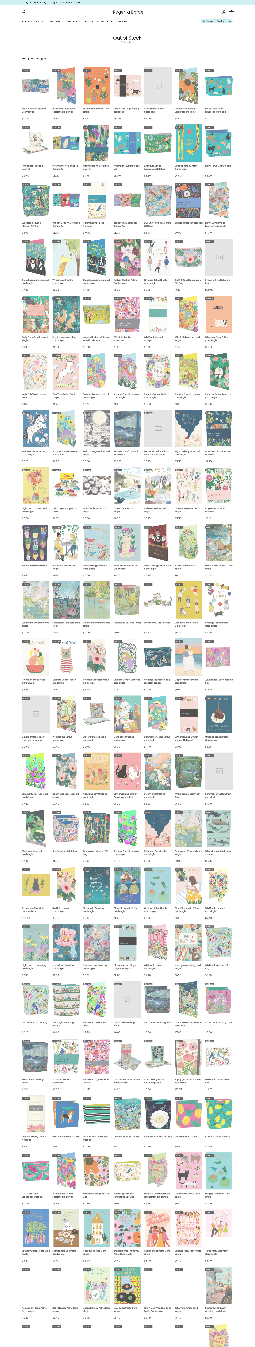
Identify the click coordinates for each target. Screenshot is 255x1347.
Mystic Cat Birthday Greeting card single (215, 1309)
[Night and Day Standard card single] (189, 428)
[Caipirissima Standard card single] (189, 657)
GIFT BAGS (73, 21)
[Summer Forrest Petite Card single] (158, 371)
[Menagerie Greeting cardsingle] (127, 714)
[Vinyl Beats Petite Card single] (127, 1285)
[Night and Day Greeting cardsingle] (97, 771)
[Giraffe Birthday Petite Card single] (189, 143)
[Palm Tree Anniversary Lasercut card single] (66, 85)
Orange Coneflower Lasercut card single (185, 110)
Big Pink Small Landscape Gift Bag (188, 281)
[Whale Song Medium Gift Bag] (189, 771)
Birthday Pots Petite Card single (96, 110)
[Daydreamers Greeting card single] (97, 942)
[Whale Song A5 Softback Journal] (219, 828)
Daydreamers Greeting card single (95, 967)
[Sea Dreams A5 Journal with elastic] (127, 428)
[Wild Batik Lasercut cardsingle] (66, 714)
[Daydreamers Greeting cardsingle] (66, 314)
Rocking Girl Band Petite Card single (34, 1309)
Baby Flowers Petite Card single (65, 1309)
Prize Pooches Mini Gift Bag (66, 1136)
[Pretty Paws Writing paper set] (127, 143)
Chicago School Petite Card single (155, 281)
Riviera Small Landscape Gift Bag (95, 1138)
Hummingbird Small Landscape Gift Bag (124, 1195)
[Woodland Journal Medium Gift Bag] (36, 200)
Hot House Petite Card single (63, 567)
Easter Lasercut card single (185, 567)
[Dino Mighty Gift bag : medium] (66, 999)
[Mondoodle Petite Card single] (97, 485)
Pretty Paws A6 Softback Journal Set (65, 167)
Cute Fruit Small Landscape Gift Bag (32, 1195)
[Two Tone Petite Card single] (66, 371)
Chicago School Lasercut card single (96, 681)
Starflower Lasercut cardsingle (32, 853)
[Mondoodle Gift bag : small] (127, 999)
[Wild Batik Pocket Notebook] (127, 314)
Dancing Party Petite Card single (188, 1252)
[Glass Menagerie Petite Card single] (97, 542)
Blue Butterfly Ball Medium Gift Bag (157, 224)
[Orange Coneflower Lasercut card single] (189, 85)
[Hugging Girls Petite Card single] (158, 1228)
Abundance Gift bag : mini (218, 1022)
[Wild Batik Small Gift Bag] (36, 999)
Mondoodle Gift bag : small (125, 1024)
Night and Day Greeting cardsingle (95, 795)
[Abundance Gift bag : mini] (219, 999)
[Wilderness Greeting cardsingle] (66, 257)
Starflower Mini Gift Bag (64, 851)
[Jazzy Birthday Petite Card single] (97, 1285)
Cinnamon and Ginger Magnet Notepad (186, 738)
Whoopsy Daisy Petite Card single (216, 339)
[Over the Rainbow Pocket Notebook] (219, 428)
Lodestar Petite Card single (124, 510)
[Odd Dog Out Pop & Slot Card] (66, 485)
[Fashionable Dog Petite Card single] (66, 1228)
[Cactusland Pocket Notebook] (158, 85)
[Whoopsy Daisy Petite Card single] (219, 314)
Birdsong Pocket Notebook (188, 222)
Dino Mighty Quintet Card (157, 622)
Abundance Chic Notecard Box (219, 681)
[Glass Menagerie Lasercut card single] (97, 257)
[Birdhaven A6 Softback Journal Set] (127, 200)
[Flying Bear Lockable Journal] (36, 143)
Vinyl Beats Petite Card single (125, 1309)
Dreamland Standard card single (219, 567)
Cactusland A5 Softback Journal (96, 167)
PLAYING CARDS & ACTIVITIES (99, 21)
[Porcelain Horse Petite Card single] (36, 428)
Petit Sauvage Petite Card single (96, 453)
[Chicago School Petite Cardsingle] (219, 714)
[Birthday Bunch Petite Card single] (36, 1228)
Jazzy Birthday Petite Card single (96, 1309)
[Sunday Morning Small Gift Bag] (97, 1170)
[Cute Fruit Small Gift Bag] (219, 1113)
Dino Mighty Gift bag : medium (63, 1024)
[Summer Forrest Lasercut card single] (97, 371)
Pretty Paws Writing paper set (127, 167)
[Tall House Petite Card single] (97, 1228)
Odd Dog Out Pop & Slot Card (64, 510)
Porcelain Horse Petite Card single (33, 453)
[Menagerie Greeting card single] (189, 942)
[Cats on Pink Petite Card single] (189, 1170)
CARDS (25, 21)
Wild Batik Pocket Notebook (122, 339)
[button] (231, 12)
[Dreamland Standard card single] (219, 542)
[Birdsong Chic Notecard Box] (219, 257)
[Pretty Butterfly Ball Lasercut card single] (219, 200)
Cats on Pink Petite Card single (187, 1195)
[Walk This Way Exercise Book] (36, 371)
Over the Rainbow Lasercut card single (188, 1024)
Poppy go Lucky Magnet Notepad (34, 1138)
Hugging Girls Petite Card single (157, 1252)
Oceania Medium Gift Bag (127, 1136)
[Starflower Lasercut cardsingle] (36, 828)
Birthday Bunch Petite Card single (36, 1252)
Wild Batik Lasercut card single (187, 339)
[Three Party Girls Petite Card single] (219, 1228)
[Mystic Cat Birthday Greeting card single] (219, 1285)
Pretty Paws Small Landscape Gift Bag (215, 110)
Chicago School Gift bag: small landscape (157, 681)
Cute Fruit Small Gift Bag (217, 1136)
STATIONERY (55, 21)
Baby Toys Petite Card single (186, 1309)
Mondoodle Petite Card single (95, 510)
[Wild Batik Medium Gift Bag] (219, 942)
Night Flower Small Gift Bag (158, 1136)
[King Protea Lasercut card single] (66, 771)
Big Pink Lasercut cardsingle (61, 910)
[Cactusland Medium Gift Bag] (97, 828)
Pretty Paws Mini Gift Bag (218, 165)
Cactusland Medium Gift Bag (96, 853)
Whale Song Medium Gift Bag (187, 795)
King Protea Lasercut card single (65, 795)
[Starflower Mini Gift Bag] (66, 828)
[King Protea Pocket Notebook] (219, 485)
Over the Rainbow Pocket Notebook (218, 453)
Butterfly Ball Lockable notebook (94, 738)
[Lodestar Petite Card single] (127, 485)
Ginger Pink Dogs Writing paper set (126, 110)
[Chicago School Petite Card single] (158, 257)
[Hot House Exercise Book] (36, 542)
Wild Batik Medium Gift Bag (217, 967)
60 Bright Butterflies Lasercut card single (62, 1195)
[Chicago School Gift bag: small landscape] (158, 657)
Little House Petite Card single (187, 510)
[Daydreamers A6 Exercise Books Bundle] (127, 1056)
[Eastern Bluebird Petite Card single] (127, 257)
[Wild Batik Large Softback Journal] (97, 1056)
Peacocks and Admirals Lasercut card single (156, 453)
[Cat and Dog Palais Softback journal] (158, 1056)
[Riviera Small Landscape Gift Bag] (97, 1113)
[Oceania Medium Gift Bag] (127, 1113)
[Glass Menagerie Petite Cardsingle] (127, 885)
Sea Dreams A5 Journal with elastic (126, 453)
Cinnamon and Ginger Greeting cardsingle (125, 795)
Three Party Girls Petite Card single (216, 1252)
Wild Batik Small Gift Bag (34, 1022)
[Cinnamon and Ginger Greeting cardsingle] (127, 771)
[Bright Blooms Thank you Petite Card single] (127, 1228)
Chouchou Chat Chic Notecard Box (33, 910)
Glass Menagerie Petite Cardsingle (125, 910)
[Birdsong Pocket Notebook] (189, 200)
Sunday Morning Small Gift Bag (96, 1195)
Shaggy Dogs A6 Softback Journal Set (66, 224)
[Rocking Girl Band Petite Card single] (36, 1285)
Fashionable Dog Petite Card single (64, 1252)
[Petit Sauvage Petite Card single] (97, 428)
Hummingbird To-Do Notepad (93, 224)
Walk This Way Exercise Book (34, 396)
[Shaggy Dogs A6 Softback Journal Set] (66, 200)
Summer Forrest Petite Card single (155, 396)
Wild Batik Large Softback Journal (96, 1081)
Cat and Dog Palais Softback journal (154, 1081)
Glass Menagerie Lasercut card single (96, 281)
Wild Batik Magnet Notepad (153, 339)
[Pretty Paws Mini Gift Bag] (219, 143)
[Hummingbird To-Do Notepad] (97, 200)
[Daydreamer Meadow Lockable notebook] (36, 714)
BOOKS (39, 21)
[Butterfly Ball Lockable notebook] (97, 714)
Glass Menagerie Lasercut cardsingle (35, 281)
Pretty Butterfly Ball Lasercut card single (215, 224)
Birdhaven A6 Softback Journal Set (125, 224)
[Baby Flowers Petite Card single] (66, 1285)
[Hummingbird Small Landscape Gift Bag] (127, 1170)
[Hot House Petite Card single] (66, 542)
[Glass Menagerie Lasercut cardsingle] (36, 257)
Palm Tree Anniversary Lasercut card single (63, 110)
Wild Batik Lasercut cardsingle (62, 738)
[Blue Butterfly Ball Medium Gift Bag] (158, 200)
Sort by (25, 58)
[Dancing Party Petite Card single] (189, 1228)
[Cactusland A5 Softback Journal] (97, 143)
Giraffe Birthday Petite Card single (186, 167)
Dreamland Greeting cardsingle (154, 795)
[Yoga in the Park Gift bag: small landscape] (97, 314)
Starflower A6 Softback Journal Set (34, 110)
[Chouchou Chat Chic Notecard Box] (36, 885)
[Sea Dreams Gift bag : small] (36, 1056)
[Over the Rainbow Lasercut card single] (189, 999)
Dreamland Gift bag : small (127, 622)
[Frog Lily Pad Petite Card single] (219, 1170)
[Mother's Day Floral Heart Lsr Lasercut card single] (158, 1170)
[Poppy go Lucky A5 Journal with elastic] (189, 1056)
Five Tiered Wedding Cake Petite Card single (157, 1309)
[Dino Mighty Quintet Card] (158, 600)
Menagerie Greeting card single (188, 967)
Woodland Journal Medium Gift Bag (31, 224)
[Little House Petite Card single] (189, 485)
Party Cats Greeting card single (35, 339)
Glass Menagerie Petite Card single (95, 567)
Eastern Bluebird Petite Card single (125, 281)
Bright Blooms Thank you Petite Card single (126, 1252)
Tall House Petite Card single (94, 1252)
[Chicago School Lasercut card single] (97, 657)
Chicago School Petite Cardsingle (216, 738)
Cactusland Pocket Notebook (154, 110)
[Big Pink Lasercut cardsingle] (66, 885)
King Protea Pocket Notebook (215, 510)
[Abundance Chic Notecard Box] (219, 657)
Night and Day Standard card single (187, 453)
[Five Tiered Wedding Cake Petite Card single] (158, 1285)
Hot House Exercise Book (34, 565)
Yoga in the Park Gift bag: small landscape (96, 339)
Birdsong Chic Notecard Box (217, 281)
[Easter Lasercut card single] (189, 542)
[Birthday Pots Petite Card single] (97, 85)
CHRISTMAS (123, 21)
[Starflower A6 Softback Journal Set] (36, 85)
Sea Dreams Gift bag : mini (158, 1022)
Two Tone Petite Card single (63, 396)
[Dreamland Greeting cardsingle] (158, 771)
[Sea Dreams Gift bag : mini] (158, 999)
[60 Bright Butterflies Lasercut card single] (66, 1170)
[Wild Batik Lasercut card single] (189, 314)
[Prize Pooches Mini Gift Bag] (66, 1113)
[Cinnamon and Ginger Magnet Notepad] (189, 714)
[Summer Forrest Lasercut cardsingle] (158, 714)
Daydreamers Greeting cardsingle (64, 339)
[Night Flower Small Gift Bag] (158, 1113)
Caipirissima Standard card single (186, 681)
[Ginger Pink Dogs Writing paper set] (127, 85)
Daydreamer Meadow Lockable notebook (33, 738)
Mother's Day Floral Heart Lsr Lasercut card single (157, 1195)
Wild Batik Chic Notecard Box (218, 1081)
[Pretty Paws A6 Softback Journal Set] (66, 143)
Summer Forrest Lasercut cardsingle (157, 738)
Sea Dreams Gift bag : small (33, 1081)
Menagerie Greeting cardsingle (124, 738)
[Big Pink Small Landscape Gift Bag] (189, 257)
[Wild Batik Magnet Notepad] (158, 314)
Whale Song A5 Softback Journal (218, 853)
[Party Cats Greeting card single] (36, 314)
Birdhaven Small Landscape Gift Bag (154, 167)
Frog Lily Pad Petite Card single (217, 1195)
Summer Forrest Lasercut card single (96, 396)
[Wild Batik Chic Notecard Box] (219, 1056)
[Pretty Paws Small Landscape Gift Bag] (219, 85)
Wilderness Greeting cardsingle (62, 281)
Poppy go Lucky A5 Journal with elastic (188, 1081)
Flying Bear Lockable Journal (32, 167)
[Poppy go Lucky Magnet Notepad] (36, 1113)
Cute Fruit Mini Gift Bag (186, 1136)
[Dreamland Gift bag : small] (127, 600)
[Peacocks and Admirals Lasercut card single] (158, 428)
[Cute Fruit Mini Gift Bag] (189, 1113)
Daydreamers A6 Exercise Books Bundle (127, 1081)
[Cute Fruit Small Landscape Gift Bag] (36, 1170)
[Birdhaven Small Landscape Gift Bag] (158, 143)
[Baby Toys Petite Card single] (189, 1285)
